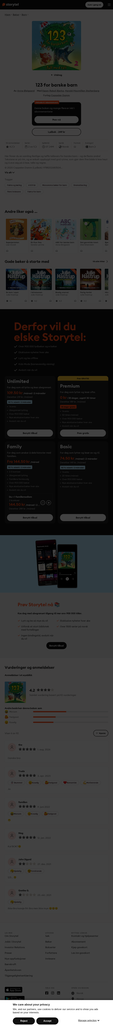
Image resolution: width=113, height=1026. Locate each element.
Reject (23, 1021)
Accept (47, 1021)
